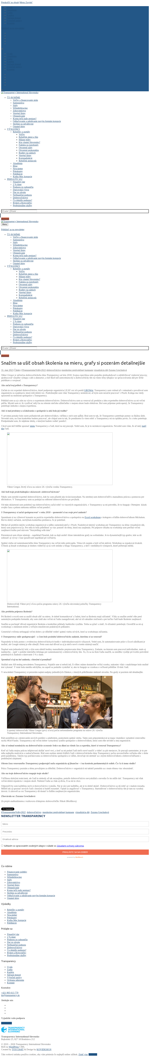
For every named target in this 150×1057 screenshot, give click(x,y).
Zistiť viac (83, 1054)
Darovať (5, 219)
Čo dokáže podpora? (16, 950)
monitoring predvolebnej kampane (77, 370)
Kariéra (10, 972)
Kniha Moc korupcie (16, 920)
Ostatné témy (13, 898)
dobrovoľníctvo (53, 370)
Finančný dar (13, 934)
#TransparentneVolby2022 (33, 370)
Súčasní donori (14, 975)
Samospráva (12, 874)
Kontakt (11, 983)
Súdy (9, 879)
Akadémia (12, 912)
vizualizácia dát (101, 370)
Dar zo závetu (13, 942)
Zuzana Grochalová (118, 370)
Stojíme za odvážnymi (17, 893)
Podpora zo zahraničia (17, 939)
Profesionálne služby (16, 955)
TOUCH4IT (18, 1049)
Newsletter (12, 915)
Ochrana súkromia (15, 980)
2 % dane (11, 937)
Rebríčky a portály (15, 909)
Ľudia (9, 969)
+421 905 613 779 (9, 992)
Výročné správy (14, 977)
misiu (32, 426)
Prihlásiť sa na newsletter (12, 28)
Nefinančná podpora (16, 945)
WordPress (14, 1047)
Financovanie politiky (17, 872)
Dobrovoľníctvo (14, 947)
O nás (9, 967)
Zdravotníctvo (13, 882)
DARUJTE (6, 1023)
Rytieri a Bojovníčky (16, 953)
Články (17, 370)
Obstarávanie (13, 887)
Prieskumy (12, 917)
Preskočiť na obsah (10, 2)
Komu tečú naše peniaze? (19, 890)
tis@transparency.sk (10, 995)
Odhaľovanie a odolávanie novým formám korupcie (31, 895)
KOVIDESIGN (44, 1049)
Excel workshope (93, 517)
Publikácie (12, 923)
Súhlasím (93, 1054)
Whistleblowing (14, 877)
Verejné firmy (13, 885)
